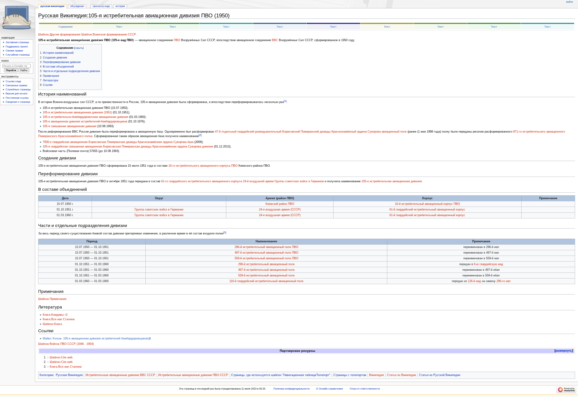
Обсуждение (77, 6)
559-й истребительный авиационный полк (266, 275)
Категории (46, 375)
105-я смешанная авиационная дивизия (69, 126)
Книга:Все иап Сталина (59, 319)
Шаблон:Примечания (52, 299)
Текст (119, 26)
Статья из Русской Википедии (439, 375)
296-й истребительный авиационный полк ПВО (266, 247)
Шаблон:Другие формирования (59, 34)
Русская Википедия (69, 375)
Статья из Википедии (401, 375)
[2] (200, 135)
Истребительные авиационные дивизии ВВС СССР (120, 375)
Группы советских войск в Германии (299, 181)
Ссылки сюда (13, 81)
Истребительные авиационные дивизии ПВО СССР (193, 375)
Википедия (376, 375)
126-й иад (474, 281)
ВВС (275, 40)
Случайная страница (18, 54)
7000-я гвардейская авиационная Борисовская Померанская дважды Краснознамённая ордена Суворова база (118, 142)
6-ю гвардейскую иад (488, 264)
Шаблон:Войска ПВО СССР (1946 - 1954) (66, 344)
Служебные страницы (18, 89)
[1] (285, 101)
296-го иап (503, 281)
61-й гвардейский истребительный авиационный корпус (427, 209)
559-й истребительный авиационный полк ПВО (266, 258)
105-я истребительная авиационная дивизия (391, 181)
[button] (564, 351)
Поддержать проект (17, 46)
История (120, 6)
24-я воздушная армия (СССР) (280, 209)
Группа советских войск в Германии (159, 209)
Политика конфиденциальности (291, 388)
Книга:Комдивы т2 (55, 314)
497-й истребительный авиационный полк (266, 269)
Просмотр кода (101, 6)
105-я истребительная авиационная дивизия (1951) (77, 112)
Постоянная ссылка (17, 97)
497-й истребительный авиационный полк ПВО (266, 252)
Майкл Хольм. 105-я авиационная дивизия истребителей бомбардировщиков (95, 338)
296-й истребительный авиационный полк (266, 264)
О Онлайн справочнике (329, 388)
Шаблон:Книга (52, 324)
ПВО (177, 40)
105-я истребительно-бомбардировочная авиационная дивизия (85, 117)
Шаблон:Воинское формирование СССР (108, 34)
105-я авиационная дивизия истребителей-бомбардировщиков (85, 121)
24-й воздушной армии (258, 181)
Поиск (5, 60)
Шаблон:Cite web (61, 357)
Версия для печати (16, 93)
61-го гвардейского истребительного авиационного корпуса (201, 181)
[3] (224, 232)
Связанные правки (16, 85)
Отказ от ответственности (365, 388)
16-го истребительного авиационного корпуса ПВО (203, 165)
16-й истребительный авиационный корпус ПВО (427, 204)
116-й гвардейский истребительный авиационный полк (266, 281)
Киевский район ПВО (280, 204)
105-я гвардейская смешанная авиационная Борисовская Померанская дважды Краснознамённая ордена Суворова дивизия (128, 146)
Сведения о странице (18, 101)
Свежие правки (14, 50)
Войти (569, 1)
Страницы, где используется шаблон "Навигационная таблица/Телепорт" (280, 375)
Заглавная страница (17, 42)
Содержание (65, 26)
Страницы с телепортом (349, 375)
